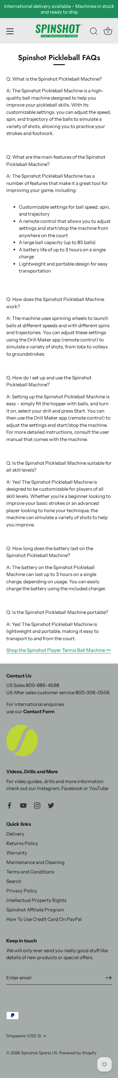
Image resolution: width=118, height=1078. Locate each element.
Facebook (71, 788)
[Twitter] (51, 805)
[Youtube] (23, 805)
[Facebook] (9, 805)
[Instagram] (37, 805)
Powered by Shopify (78, 1052)
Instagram (48, 788)
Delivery (15, 834)
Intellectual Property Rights (36, 900)
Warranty (16, 853)
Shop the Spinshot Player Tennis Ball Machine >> (58, 650)
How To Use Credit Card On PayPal (44, 919)
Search (13, 881)
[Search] (94, 32)
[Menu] (10, 31)
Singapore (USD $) (23, 1035)
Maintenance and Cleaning (35, 862)
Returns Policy (22, 843)
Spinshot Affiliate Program (35, 910)
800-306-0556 (93, 692)
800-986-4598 (42, 685)
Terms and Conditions (30, 872)
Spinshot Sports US (39, 1052)
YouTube (98, 788)
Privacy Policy (21, 891)
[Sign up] (108, 978)
